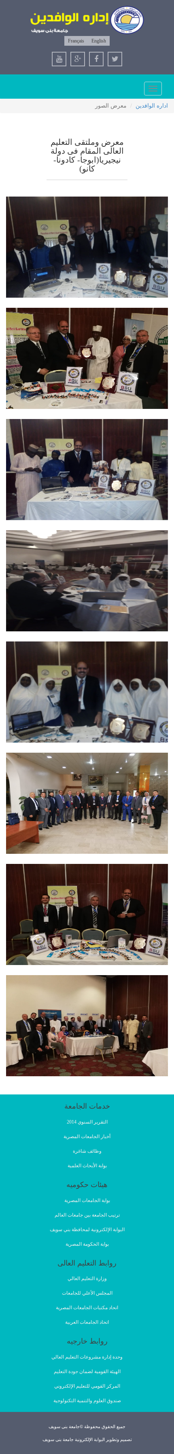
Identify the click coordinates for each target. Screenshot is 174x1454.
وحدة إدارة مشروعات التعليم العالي (87, 1357)
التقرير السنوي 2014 (87, 1122)
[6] (87, 692)
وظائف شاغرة (87, 1151)
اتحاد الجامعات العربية (87, 1322)
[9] (87, 1025)
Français (76, 41)
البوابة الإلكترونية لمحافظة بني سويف (87, 1229)
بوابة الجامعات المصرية (87, 1200)
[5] (87, 580)
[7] (87, 803)
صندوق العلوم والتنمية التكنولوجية (87, 1400)
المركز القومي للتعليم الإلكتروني (87, 1386)
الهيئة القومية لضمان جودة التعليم (87, 1371)
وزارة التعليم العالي (87, 1278)
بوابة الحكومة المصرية (87, 1244)
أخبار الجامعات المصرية (87, 1136)
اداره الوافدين (152, 106)
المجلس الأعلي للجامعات (87, 1293)
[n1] (87, 247)
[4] (87, 469)
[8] (87, 914)
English (98, 41)
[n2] (87, 358)
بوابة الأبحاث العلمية (87, 1165)
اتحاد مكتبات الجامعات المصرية (87, 1307)
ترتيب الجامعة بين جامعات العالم (87, 1215)
